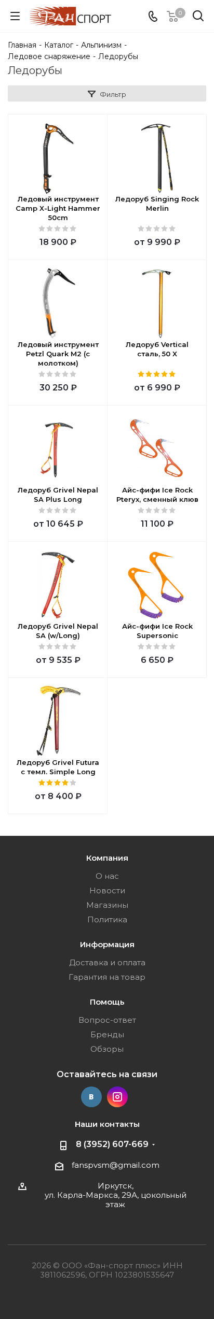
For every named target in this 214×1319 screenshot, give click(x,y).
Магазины (107, 905)
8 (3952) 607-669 (112, 1144)
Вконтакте (91, 1096)
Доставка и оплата (107, 962)
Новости (107, 890)
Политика (107, 919)
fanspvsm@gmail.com (115, 1165)
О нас (107, 876)
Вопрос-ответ (107, 1020)
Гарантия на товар (107, 977)
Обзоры (107, 1049)
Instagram (117, 1096)
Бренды (107, 1034)
